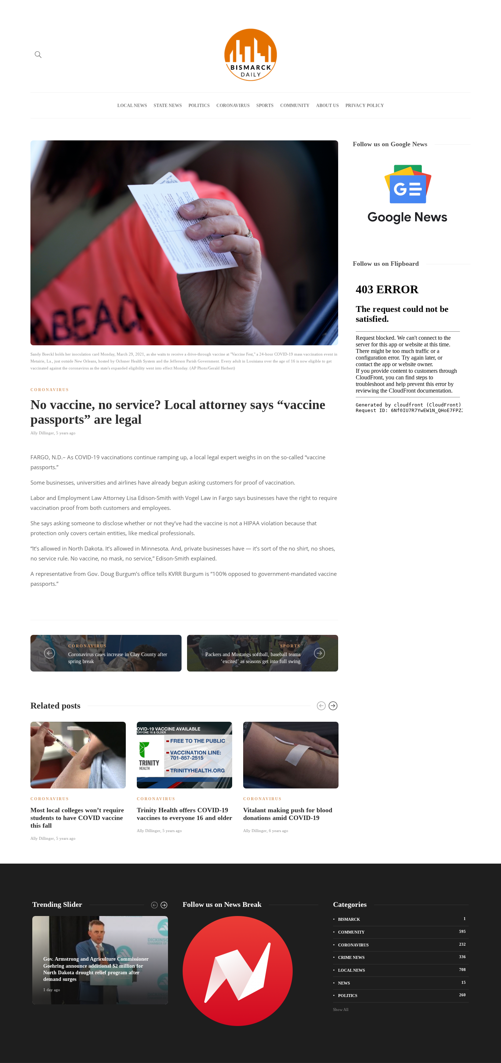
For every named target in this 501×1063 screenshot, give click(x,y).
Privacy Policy (153, 8)
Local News (132, 105)
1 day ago (51, 989)
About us (86, 8)
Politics (199, 105)
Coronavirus (233, 105)
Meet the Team (117, 8)
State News (168, 105)
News (402, 982)
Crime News (402, 957)
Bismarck (402, 919)
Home (35, 8)
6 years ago (278, 830)
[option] (78, 780)
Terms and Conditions (196, 8)
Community (295, 105)
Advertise (59, 8)
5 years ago (66, 433)
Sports (265, 105)
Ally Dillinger (42, 433)
